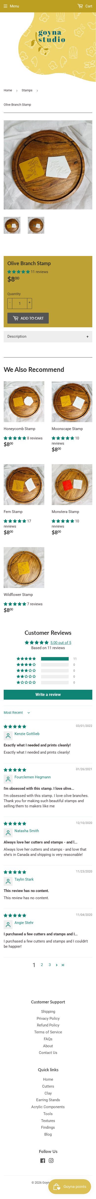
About (48, 1046)
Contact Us (48, 1052)
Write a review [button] (48, 694)
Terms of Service (48, 1032)
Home (8, 90)
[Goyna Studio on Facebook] (42, 1161)
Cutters (48, 1086)
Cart (88, 6)
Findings (48, 1127)
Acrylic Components (48, 1107)
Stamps (27, 90)
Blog (48, 1134)
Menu (14, 6)
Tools (48, 1114)
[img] (15, 726)
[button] (19, 272)
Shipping (48, 1011)
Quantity (14, 294)
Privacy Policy (48, 1018)
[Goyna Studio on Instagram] (51, 1161)
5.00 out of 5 (60, 642)
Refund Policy (48, 1025)
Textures (48, 1121)
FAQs (48, 1039)
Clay (48, 1093)
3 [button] (50, 965)
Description (16, 336)
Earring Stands (48, 1100)
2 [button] (42, 965)
